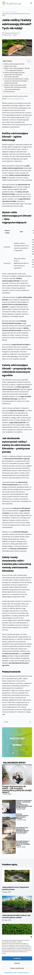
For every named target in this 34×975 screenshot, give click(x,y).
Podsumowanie (9, 91)
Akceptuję (17, 958)
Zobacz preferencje (17, 968)
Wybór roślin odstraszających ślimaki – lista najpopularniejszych (17, 69)
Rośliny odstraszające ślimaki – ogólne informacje (14, 65)
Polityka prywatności (23, 972)
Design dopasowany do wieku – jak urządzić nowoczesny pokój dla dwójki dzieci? (17, 789)
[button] (31, 937)
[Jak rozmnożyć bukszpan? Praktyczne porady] (17, 932)
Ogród (15, 35)
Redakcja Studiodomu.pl (14, 99)
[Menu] (31, 3)
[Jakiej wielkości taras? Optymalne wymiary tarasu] (17, 876)
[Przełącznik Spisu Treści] (28, 61)
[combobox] (15, 722)
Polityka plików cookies (10, 972)
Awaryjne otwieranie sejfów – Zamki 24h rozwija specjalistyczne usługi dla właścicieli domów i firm (24, 804)
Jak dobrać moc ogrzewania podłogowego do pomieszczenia (22, 830)
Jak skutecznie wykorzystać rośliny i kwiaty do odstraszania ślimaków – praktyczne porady (16, 81)
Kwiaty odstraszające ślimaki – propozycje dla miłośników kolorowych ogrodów (14, 75)
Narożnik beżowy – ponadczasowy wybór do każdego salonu (23, 843)
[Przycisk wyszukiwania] (30, 722)
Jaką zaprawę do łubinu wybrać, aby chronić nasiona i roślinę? (16, 916)
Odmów (17, 963)
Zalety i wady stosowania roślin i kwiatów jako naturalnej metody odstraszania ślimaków (15, 87)
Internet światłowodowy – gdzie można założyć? (22, 816)
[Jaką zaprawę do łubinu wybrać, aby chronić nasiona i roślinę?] (17, 904)
